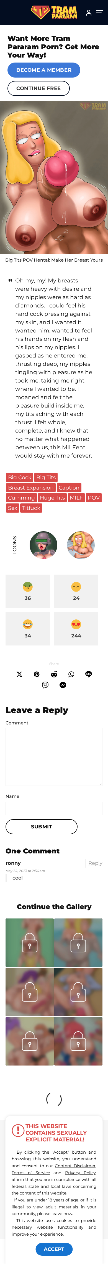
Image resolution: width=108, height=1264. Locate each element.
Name (12, 796)
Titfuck (31, 508)
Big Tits (46, 477)
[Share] (71, 674)
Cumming (21, 497)
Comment (17, 723)
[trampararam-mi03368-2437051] (78, 1015)
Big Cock (19, 477)
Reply (95, 863)
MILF (76, 497)
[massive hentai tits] (54, 177)
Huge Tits (52, 497)
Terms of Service (31, 1172)
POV (94, 497)
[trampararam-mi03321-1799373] (30, 1064)
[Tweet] (19, 674)
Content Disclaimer (75, 1165)
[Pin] (37, 674)
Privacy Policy (80, 1172)
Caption (69, 487)
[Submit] (54, 674)
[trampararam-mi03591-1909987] (30, 965)
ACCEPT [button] (54, 1249)
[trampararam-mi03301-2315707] (78, 1064)
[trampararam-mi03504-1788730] (78, 965)
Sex (12, 508)
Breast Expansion (31, 487)
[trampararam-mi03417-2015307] (30, 1015)
